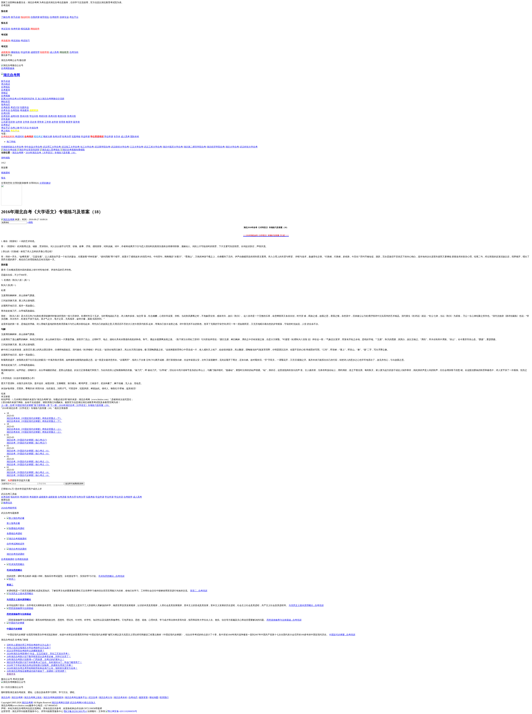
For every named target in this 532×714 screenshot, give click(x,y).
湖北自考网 (17, 152)
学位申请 (108, 136)
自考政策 (5, 107)
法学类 (19, 122)
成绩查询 (5, 52)
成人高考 (54, 52)
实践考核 (75, 136)
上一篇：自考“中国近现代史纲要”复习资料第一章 (25, 405)
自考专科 (74, 52)
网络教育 (64, 52)
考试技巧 (25, 40)
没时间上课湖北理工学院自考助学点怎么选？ (29, 645)
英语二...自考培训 (198, 590)
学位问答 (33, 116)
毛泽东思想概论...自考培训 (111, 576)
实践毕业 (24, 107)
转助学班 (44, 52)
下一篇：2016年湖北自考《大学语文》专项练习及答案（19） (80, 405)
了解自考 (5, 17)
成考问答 (15, 116)
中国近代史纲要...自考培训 (342, 634)
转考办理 (66, 136)
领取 (30, 222)
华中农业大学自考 (33, 147)
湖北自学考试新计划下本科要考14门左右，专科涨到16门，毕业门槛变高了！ (44, 662)
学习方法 (24, 128)
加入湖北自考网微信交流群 (51, 98)
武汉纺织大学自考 (120, 147)
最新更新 (143, 697)
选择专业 (64, 17)
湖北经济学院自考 (216, 147)
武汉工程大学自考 (153, 147)
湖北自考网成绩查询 (53, 697)
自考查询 (5, 90)
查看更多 (11, 674)
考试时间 (19, 136)
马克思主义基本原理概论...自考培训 (306, 605)
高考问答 (52, 116)
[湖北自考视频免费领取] (72, 150)
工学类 (47, 122)
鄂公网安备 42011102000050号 (122, 711)
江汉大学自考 (136, 147)
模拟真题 (25, 29)
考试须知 (15, 40)
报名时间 (25, 17)
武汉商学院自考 (102, 147)
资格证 (4, 93)
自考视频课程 (7, 559)
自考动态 (133, 697)
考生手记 (5, 128)
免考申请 (15, 29)
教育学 (69, 122)
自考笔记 (5, 125)
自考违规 (62, 497)
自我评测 (35, 17)
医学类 (76, 122)
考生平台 (74, 17)
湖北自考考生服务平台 (76, 697)
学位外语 (118, 497)
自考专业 (5, 110)
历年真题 (5, 119)
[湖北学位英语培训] (28, 150)
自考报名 (5, 87)
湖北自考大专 (105, 697)
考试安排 (5, 29)
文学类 (26, 122)
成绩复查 (52, 497)
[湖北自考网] (10, 75)
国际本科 (134, 136)
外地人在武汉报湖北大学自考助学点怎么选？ (29, 648)
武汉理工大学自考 (52, 147)
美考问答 (71, 116)
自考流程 (5, 497)
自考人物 (15, 128)
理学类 (40, 122)
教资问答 (62, 116)
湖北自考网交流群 (60, 702)
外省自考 (33, 128)
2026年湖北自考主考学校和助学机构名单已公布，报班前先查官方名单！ (42, 668)
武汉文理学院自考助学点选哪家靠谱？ (25, 651)
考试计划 (15, 107)
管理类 (62, 122)
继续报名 (15, 52)
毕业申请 (25, 52)
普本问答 (24, 116)
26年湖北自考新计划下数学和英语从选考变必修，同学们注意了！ (39, 656)
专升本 (117, 136)
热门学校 (11, 141)
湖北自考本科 (120, 697)
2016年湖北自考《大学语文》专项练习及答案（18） (51, 152)
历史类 (33, 122)
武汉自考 (93, 697)
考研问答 (43, 116)
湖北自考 (5, 697)
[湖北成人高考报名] (50, 150)
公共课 (4, 122)
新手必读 (15, 17)
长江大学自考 (87, 147)
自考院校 (15, 110)
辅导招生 (44, 17)
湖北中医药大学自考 (173, 147)
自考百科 (5, 116)
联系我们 (164, 697)
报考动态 (5, 104)
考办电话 (5, 84)
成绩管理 (35, 52)
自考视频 (5, 96)
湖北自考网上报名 (33, 697)
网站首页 (5, 101)
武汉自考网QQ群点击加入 (82, 702)
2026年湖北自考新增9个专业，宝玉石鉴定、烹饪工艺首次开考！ (38, 653)
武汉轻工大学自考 (70, 147)
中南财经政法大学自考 (12, 147)
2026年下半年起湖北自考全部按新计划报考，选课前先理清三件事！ (40, 665)
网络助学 (35, 29)
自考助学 (54, 17)
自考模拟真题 (21, 559)
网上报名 (5, 131)
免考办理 (57, 136)
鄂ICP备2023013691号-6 (75, 711)
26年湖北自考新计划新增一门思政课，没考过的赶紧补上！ (35, 659)
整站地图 (153, 697)
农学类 (55, 122)
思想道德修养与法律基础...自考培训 (284, 620)
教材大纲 (47, 136)
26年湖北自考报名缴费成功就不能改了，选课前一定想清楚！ (36, 671)
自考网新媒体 (7, 68)
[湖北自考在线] (9, 150)
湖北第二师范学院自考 (195, 147)
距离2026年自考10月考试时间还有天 (19, 98)
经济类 (11, 122)
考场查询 (5, 40)
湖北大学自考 (232, 147)
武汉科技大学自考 (249, 147)
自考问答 (5, 113)
